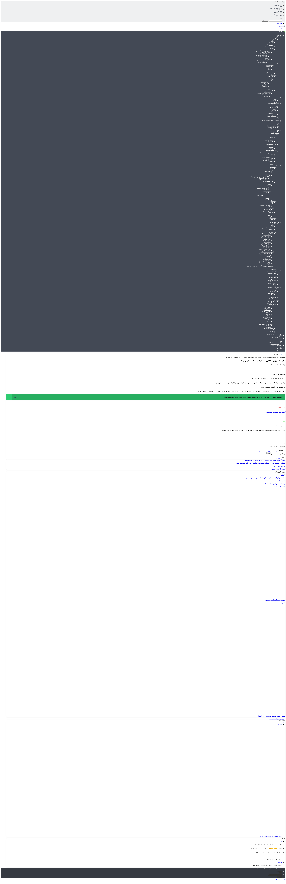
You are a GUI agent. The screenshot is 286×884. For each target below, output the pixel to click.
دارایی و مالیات (267, 259)
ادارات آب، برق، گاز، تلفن (264, 253)
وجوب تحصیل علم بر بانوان (275, 8)
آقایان (275, 38)
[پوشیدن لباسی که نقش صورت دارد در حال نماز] (173, 602)
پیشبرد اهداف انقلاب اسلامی (269, 143)
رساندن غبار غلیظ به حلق (261, 179)
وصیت (274, 100)
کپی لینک (269, 453)
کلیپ (281, 339)
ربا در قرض (273, 269)
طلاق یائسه (265, 86)
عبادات (277, 165)
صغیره (266, 83)
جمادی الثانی (267, 310)
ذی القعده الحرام (266, 311)
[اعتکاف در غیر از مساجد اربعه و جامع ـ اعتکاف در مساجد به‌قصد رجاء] (282, 475)
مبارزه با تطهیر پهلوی (271, 150)
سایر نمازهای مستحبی (262, 188)
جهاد (275, 145)
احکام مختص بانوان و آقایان (272, 36)
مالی (272, 226)
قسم (269, 215)
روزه (272, 169)
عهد (270, 213)
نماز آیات (259, 195)
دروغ (275, 276)
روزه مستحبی (267, 172)
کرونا (272, 111)
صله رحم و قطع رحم (271, 281)
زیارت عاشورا (269, 451)
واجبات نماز (268, 198)
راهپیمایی (271, 138)
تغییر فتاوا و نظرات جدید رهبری (274, 334)
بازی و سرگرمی (275, 101)
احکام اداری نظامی (266, 247)
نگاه (275, 286)
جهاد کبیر (271, 148)
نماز (272, 182)
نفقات (266, 58)
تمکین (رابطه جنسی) (262, 60)
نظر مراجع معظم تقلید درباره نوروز (275, 600)
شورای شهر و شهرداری (265, 254)
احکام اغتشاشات (266, 240)
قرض (278, 267)
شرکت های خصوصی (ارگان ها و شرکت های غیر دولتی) (259, 266)
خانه (284, 357)
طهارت (277, 151)
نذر (270, 216)
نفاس (269, 69)
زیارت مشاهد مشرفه (268, 181)
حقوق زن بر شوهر (266, 52)
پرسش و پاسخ (279, 357)
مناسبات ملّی (273, 329)
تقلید (278, 118)
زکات (272, 203)
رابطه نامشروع (272, 277)
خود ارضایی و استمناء (271, 274)
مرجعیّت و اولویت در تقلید (276, 337)
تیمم (272, 154)
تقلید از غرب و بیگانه (271, 271)
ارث (275, 99)
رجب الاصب (267, 315)
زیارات (277, 451)
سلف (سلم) (270, 293)
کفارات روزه (267, 209)
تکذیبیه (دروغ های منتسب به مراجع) (270, 120)
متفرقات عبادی (272, 218)
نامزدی (271, 48)
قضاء (266, 196)
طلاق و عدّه (273, 75)
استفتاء (280, 341)
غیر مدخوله (265, 87)
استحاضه (268, 66)
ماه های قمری (269, 305)
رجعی (269, 89)
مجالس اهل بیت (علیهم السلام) (265, 324)
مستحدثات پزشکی (271, 116)
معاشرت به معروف (263, 56)
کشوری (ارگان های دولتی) (267, 252)
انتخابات (271, 137)
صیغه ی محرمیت (269, 46)
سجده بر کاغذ (279, 15)
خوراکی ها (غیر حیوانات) (270, 128)
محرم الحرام (267, 322)
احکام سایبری (267, 250)
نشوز (272, 49)
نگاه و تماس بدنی (269, 73)
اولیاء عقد (271, 42)
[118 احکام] (282, 31)
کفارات (271, 208)
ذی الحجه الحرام (266, 308)
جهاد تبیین (271, 147)
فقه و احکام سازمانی (274, 222)
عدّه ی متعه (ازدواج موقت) (264, 93)
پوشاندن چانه (279, 9)
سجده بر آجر (279, 18)
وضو (272, 158)
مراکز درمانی (267, 264)
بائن (270, 80)
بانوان (275, 63)
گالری (280, 346)
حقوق (278, 123)
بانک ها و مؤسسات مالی (273, 103)
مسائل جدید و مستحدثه (273, 287)
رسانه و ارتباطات (275, 133)
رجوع (272, 77)
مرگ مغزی (270, 113)
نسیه (272, 294)
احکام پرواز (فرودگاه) (265, 244)
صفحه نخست (279, 34)
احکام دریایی (267, 242)
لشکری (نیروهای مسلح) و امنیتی (265, 233)
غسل (272, 155)
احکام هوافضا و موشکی (265, 243)
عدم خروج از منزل (263, 62)
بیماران (274, 109)
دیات (278, 130)
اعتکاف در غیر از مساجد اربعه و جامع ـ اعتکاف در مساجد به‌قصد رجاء (265, 478)
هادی (281, 841)
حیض (269, 67)
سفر (269, 184)
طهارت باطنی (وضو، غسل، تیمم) (268, 152)
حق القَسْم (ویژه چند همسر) (261, 53)
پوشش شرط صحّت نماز (276, 12)
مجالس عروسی (269, 303)
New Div (283, 868)
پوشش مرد (279, 11)
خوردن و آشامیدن (263, 178)
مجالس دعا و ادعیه (268, 328)
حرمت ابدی (270, 76)
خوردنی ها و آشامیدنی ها (273, 126)
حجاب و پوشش (269, 72)
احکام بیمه (268, 260)
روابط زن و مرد (272, 70)
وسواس (271, 164)
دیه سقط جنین (272, 131)
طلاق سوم (265, 84)
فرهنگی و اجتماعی (274, 220)
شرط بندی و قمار (272, 280)
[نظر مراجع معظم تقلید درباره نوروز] (173, 486)
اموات (277, 97)
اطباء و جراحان (272, 107)
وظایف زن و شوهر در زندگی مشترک (264, 50)
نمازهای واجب (267, 191)
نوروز (272, 332)
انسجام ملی (273, 135)
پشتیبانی (271, 229)
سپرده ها (274, 104)
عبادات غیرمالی (272, 167)
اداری (272, 225)
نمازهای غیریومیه (260, 194)
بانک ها (269, 263)
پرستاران (274, 114)
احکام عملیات (267, 239)
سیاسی (277, 134)
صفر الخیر (268, 321)
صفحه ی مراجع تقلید (277, 345)
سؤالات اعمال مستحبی (262, 357)
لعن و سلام (261, 451)
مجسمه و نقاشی (272, 283)
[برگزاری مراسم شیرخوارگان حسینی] (279, 480)
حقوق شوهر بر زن (266, 59)
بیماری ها (274, 110)
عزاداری (268, 327)
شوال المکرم (267, 320)
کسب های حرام (272, 298)
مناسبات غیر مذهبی (271, 301)
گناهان (277, 270)
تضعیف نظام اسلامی (271, 144)
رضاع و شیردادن (269, 43)
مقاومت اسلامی (269, 140)
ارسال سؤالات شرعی (274, 344)
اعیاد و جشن (267, 325)
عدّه (272, 90)
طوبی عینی (280, 862)
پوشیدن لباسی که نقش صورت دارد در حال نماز (271, 716)
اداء (267, 192)
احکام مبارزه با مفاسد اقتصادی (263, 237)
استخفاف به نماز (278, 13)
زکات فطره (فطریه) (265, 205)
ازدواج (274, 39)
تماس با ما (279, 348)
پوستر (281, 338)
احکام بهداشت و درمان (265, 249)
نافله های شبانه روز (263, 189)
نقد (272, 295)
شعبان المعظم (267, 318)
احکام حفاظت (267, 235)
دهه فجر (271, 331)
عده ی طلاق (267, 92)
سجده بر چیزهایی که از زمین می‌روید (273, 16)
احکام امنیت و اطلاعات (265, 236)
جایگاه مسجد (279, 6)
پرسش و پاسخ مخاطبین (273, 342)
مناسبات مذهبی (272, 304)
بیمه (275, 290)
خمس (272, 202)
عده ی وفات (267, 96)
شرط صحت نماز (278, 5)
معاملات (277, 288)
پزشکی (277, 106)
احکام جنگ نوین (267, 246)
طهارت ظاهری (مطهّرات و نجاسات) (267, 160)
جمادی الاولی (267, 307)
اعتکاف (271, 168)
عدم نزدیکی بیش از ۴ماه (261, 55)
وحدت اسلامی (269, 141)
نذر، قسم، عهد (269, 212)
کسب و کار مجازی (266, 227)
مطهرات (271, 161)
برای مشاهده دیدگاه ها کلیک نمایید (277, 719)
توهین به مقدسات (272, 273)
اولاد (272, 41)
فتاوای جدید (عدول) (274, 219)
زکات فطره (268, 174)
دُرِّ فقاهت (280, 335)
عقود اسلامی (273, 297)
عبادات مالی (273, 201)
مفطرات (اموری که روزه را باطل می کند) (260, 177)
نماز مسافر (268, 185)
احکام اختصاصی (272, 232)
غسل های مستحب (266, 157)
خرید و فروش (273, 291)
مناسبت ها (276, 300)
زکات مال (268, 206)
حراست (271, 230)
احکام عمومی (273, 223)
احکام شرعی (279, 35)
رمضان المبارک (267, 317)
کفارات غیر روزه (266, 210)
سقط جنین (273, 278)
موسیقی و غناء (272, 284)
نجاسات (271, 162)
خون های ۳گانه (269, 65)
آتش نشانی (268, 256)
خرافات (277, 124)
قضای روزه (268, 175)
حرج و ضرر (276, 121)
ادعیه (283, 451)
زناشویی (271, 45)
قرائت (266, 199)
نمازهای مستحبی (266, 186)
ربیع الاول (268, 312)
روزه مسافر (267, 171)
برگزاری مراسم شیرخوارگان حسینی (274, 483)
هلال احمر (268, 257)
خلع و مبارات (264, 82)
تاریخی (277, 117)
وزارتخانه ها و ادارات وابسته (264, 261)
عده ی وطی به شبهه (265, 94)
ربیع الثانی (268, 314)
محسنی (280, 856)
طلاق (272, 79)
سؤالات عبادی (272, 357)
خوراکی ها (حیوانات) (271, 127)
